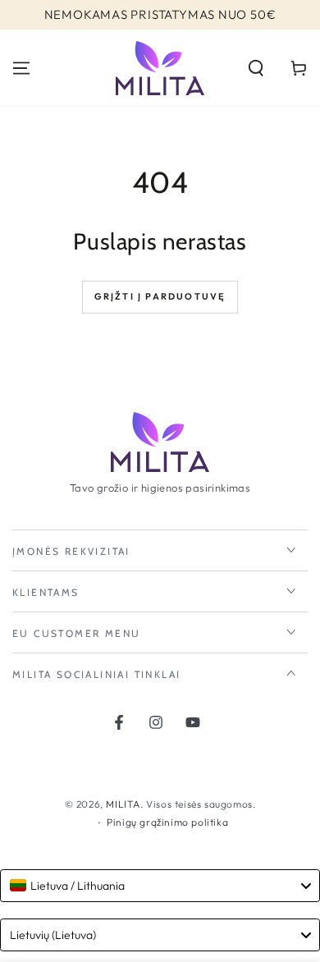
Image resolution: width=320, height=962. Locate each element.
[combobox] (160, 885)
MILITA (123, 804)
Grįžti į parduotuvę (160, 296)
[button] (256, 68)
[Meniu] (21, 68)
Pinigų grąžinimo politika (167, 822)
